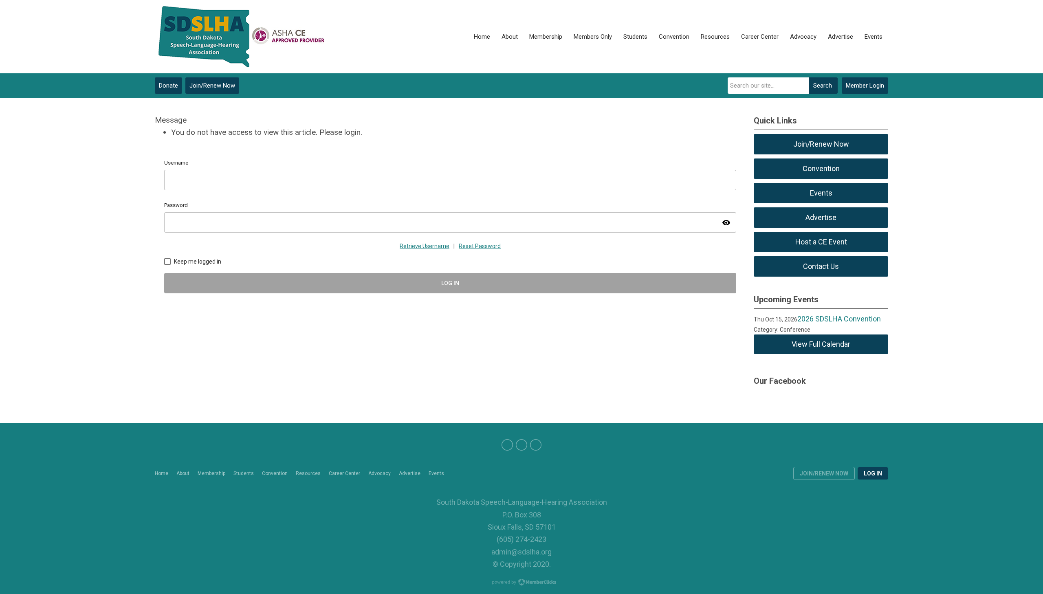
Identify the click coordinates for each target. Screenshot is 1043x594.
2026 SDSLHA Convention (839, 319)
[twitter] (521, 445)
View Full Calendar (821, 344)
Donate (168, 85)
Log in (873, 473)
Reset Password (480, 246)
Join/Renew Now (212, 85)
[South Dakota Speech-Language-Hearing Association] (240, 36)
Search (822, 85)
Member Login (865, 85)
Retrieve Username (424, 246)
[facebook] (507, 445)
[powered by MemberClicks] (521, 583)
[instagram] (535, 445)
